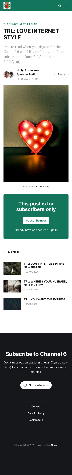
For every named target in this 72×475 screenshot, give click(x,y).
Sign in (53, 230)
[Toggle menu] (66, 5)
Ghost (54, 445)
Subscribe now (36, 220)
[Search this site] (59, 5)
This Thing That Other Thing (20, 24)
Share (61, 74)
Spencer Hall (25, 74)
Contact (35, 406)
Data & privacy (36, 413)
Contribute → (35, 419)
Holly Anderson (27, 70)
